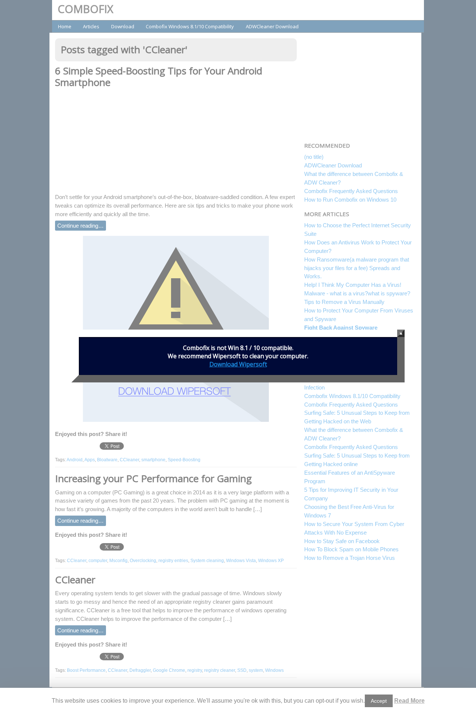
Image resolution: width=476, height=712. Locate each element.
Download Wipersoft (238, 364)
